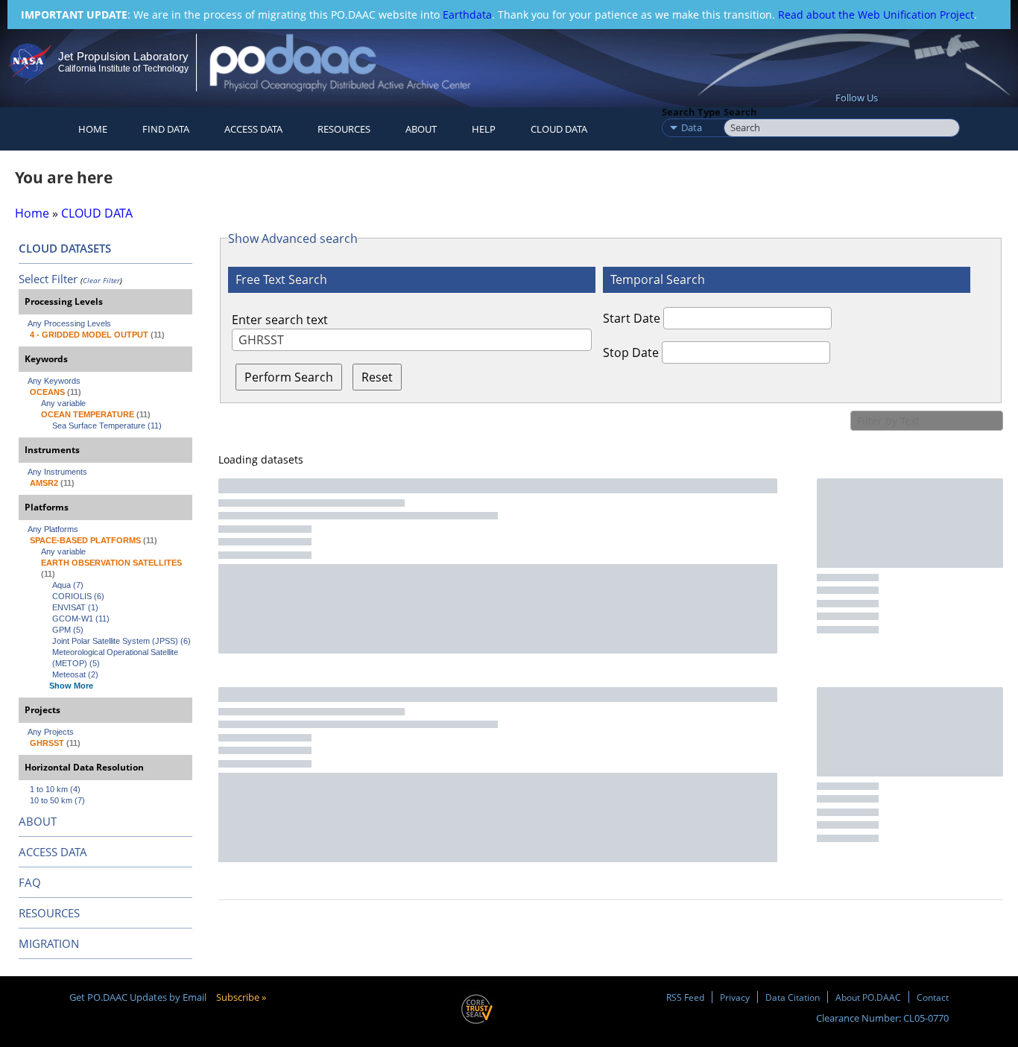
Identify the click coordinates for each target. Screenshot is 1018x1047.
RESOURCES (343, 129)
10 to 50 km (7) (57, 800)
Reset (377, 377)
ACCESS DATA (53, 851)
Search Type (691, 111)
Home (92, 129)
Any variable (63, 403)
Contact (933, 997)
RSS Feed (685, 997)
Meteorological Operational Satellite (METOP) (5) (116, 658)
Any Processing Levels (69, 323)
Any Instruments (57, 471)
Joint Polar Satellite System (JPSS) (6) (121, 640)
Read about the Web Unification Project (876, 14)
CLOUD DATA (559, 129)
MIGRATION (49, 943)
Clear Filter (101, 280)
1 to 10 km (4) (55, 789)
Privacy (735, 997)
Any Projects (51, 731)
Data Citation (792, 997)
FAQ (30, 882)
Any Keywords (54, 380)
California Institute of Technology (123, 68)
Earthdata (467, 14)
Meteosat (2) (75, 674)
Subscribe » (241, 997)
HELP (484, 129)
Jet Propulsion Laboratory (123, 56)
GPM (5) (67, 629)
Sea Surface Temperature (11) (107, 425)
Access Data (253, 129)
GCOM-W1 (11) (81, 618)
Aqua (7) (67, 585)
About (421, 129)
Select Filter (48, 278)
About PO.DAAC (868, 997)
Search (740, 111)
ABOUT (38, 821)
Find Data (165, 129)
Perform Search (288, 377)
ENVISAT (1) (75, 607)
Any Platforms (53, 529)
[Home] (352, 62)
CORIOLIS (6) (78, 596)
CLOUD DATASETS (65, 248)
